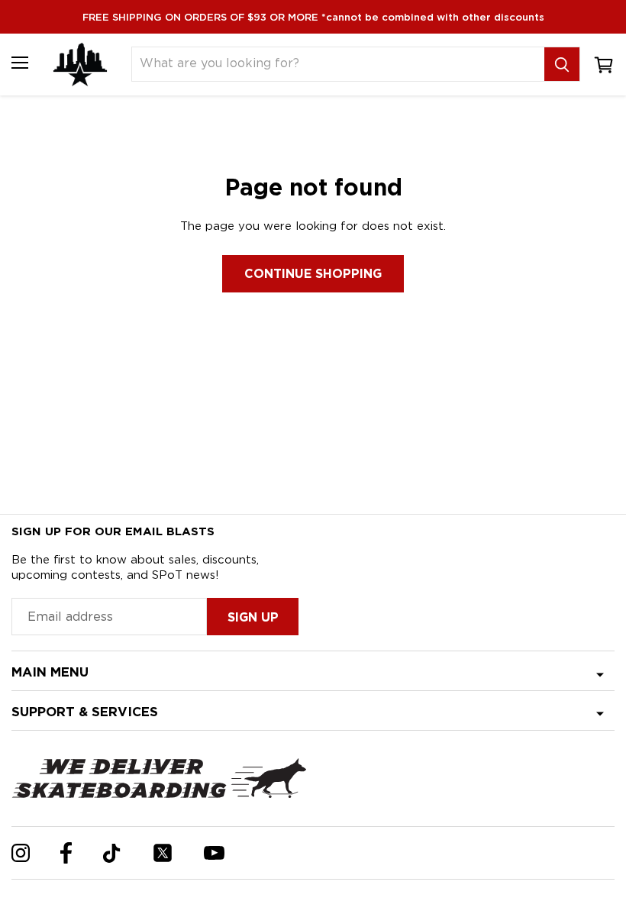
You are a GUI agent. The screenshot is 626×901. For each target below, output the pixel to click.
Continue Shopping (313, 273)
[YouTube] (214, 853)
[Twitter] (162, 853)
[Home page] (80, 64)
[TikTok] (111, 853)
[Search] (561, 64)
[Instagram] (20, 853)
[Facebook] (66, 853)
